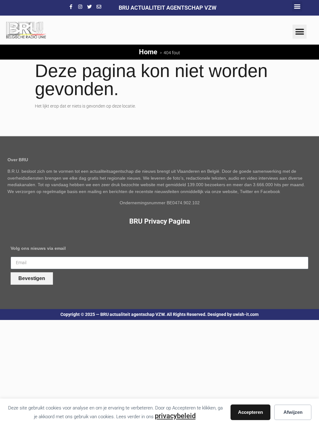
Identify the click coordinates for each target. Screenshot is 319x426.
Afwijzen (292, 412)
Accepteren (250, 412)
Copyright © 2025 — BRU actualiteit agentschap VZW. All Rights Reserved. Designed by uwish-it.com (159, 314)
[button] (297, 6)
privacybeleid (175, 416)
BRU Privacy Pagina (159, 221)
